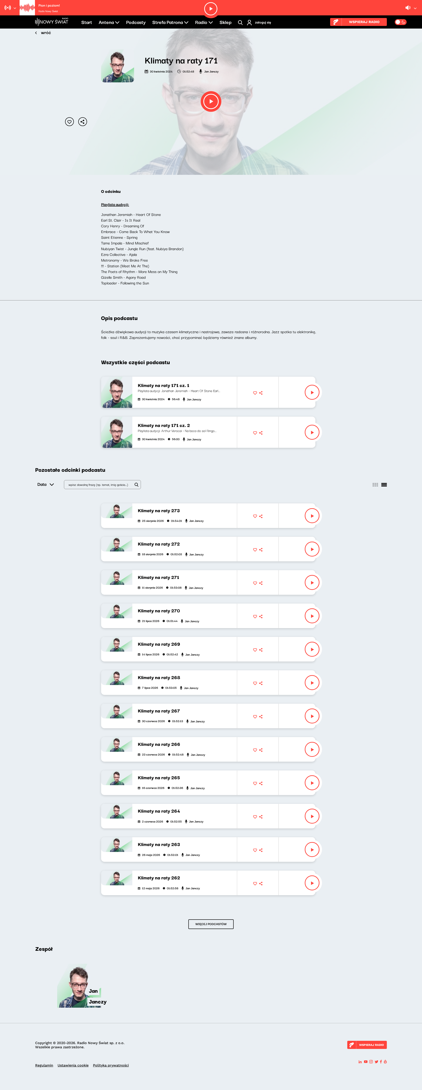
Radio (201, 21)
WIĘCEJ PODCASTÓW (211, 923)
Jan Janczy (211, 71)
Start (86, 21)
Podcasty (136, 21)
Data (41, 484)
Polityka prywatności (111, 1065)
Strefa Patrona (167, 21)
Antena (106, 21)
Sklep (225, 21)
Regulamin (44, 1065)
